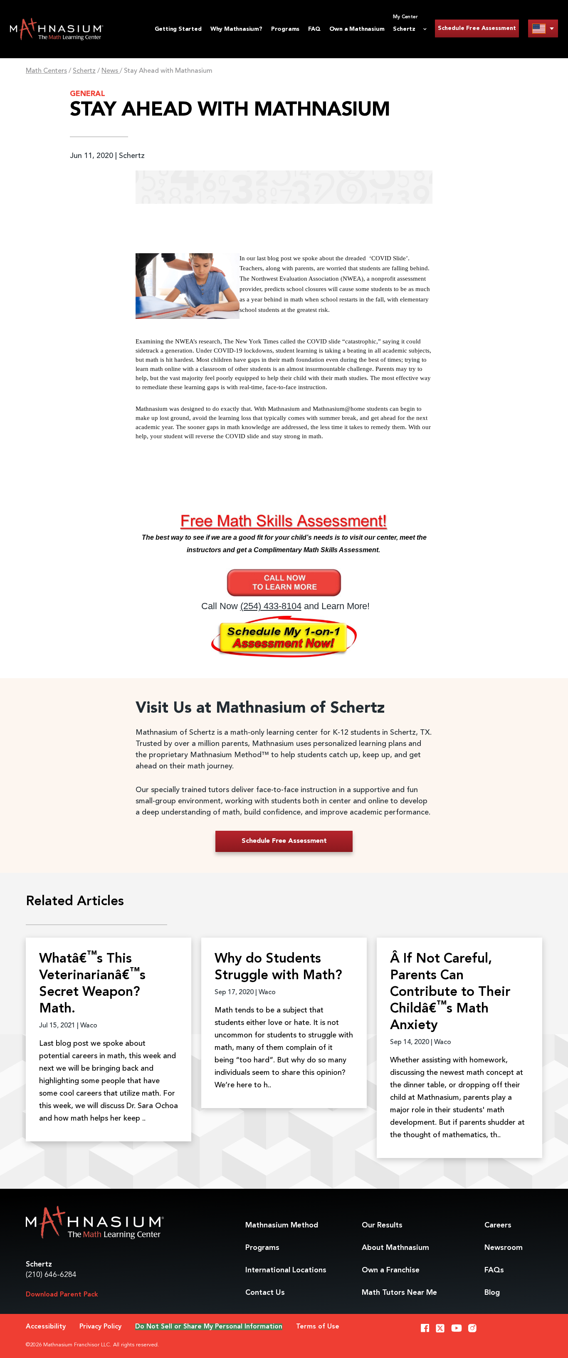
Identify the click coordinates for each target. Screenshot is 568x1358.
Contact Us (265, 1292)
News (110, 71)
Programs (285, 29)
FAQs (494, 1270)
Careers (497, 1225)
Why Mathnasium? (236, 29)
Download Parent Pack (62, 1294)
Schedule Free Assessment (477, 28)
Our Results (382, 1225)
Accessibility (46, 1326)
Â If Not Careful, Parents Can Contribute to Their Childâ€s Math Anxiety (450, 992)
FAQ (314, 29)
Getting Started (178, 29)
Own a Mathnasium (357, 29)
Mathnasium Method (281, 1225)
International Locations (285, 1270)
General (87, 94)
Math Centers (46, 71)
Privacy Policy (100, 1326)
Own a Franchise (391, 1270)
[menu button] (543, 28)
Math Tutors (399, 1292)
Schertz (84, 71)
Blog (492, 1292)
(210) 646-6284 (51, 1275)
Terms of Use (317, 1326)
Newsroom (503, 1248)
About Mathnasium (395, 1248)
